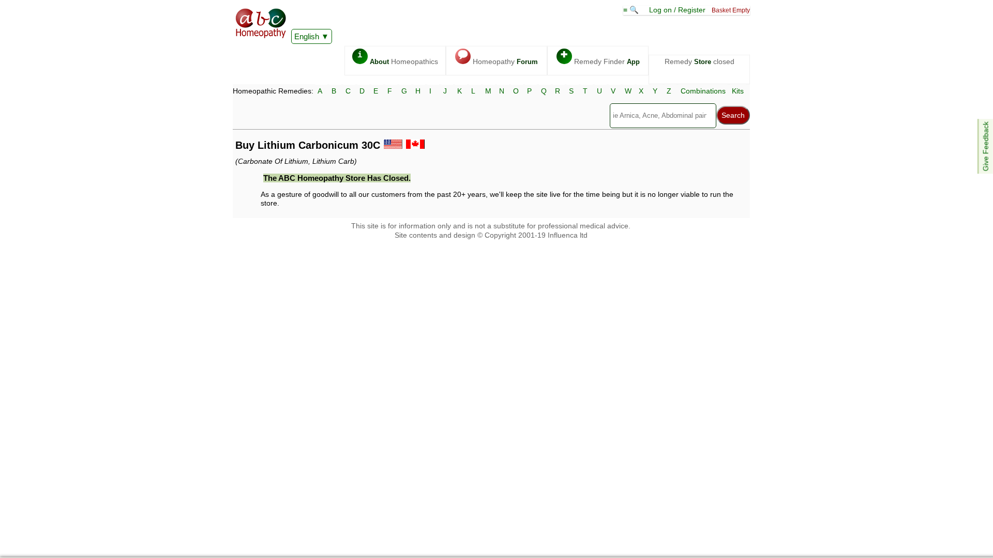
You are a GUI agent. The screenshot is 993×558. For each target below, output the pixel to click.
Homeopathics (397, 58)
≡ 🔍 (632, 10)
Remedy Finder (600, 58)
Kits (738, 91)
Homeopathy (498, 58)
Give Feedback (986, 146)
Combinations (703, 91)
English (306, 36)
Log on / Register (677, 10)
